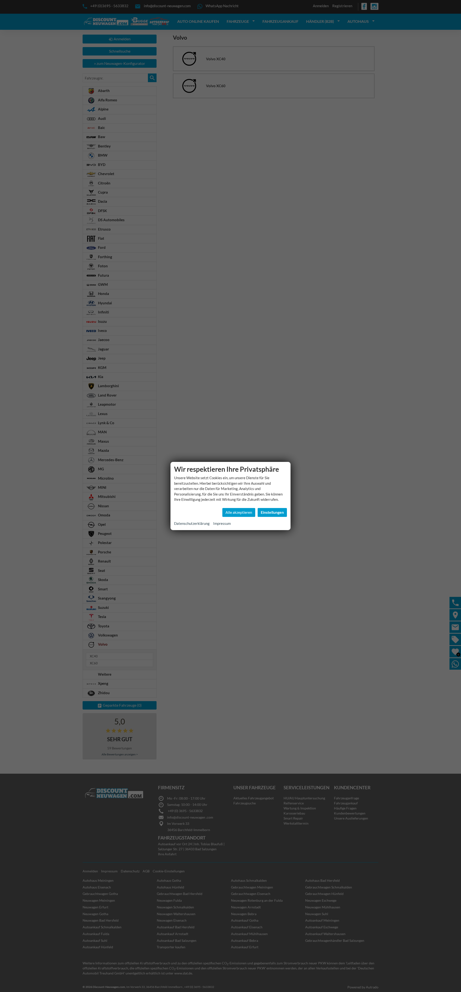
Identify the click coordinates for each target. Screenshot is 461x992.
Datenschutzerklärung (192, 523)
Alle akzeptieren (238, 512)
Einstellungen (272, 512)
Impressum (222, 523)
